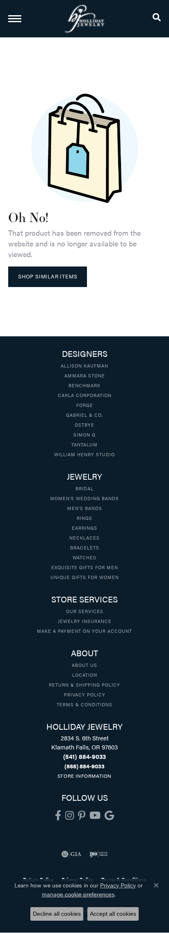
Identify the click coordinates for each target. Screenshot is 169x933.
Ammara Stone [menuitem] (84, 375)
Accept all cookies (113, 913)
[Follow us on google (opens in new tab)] (109, 815)
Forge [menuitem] (84, 405)
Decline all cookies (57, 913)
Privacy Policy (84, 694)
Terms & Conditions (84, 704)
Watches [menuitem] (84, 557)
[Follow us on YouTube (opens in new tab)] (94, 815)
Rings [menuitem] (84, 518)
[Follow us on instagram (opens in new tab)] (69, 815)
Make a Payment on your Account (84, 630)
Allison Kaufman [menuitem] (84, 365)
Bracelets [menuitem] (84, 547)
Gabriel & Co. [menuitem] (84, 414)
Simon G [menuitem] (84, 434)
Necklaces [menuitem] (84, 537)
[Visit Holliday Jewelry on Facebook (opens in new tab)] (58, 815)
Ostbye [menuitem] (84, 424)
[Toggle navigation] (15, 18)
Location (84, 674)
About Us (84, 665)
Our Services (84, 611)
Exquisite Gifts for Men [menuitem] (84, 567)
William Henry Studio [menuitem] (84, 454)
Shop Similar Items (47, 276)
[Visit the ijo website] (98, 854)
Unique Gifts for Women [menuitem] (84, 577)
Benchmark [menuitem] (84, 385)
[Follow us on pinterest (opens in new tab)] (81, 815)
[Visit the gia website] (71, 854)
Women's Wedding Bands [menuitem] (84, 498)
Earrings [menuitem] (84, 527)
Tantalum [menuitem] (84, 444)
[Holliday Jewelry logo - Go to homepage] (84, 18)
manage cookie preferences (78, 894)
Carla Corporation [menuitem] (85, 395)
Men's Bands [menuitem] (84, 508)
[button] (157, 18)
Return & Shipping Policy (84, 684)
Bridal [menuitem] (84, 488)
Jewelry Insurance (85, 621)
